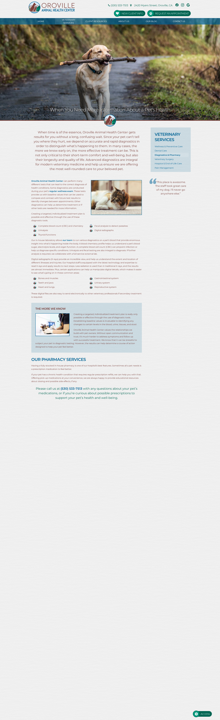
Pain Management (164, 167)
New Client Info (132, 13)
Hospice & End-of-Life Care (168, 163)
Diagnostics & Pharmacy (167, 155)
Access (205, 714)
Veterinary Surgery (164, 159)
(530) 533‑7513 (119, 5)
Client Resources (96, 21)
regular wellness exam (61, 191)
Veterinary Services (68, 21)
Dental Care (161, 150)
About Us (123, 21)
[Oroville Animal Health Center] (52, 7)
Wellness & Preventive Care (169, 146)
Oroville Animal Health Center (47, 181)
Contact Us (179, 21)
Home (41, 21)
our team (67, 240)
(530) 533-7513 (71, 388)
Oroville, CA (153, 5)
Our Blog (151, 21)
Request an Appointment (172, 13)
